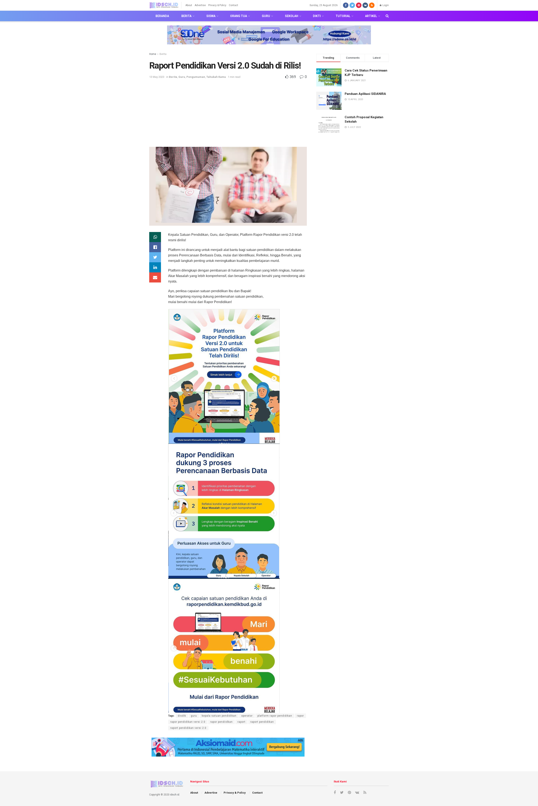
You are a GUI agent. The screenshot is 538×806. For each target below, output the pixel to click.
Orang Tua (238, 16)
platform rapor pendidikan (274, 715)
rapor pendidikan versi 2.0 (187, 721)
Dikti (317, 16)
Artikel (371, 16)
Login (385, 5)
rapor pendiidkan (221, 721)
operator (247, 715)
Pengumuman (195, 76)
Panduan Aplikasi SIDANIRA (365, 94)
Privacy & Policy (217, 5)
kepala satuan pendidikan (219, 715)
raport (241, 721)
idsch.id (174, 794)
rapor (300, 715)
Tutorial (343, 16)
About (188, 5)
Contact (233, 5)
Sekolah (291, 16)
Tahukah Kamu (216, 76)
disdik (182, 715)
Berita (186, 16)
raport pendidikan (262, 721)
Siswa (210, 16)
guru (194, 715)
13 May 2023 (156, 76)
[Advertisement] (228, 111)
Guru (266, 16)
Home (152, 54)
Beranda (162, 16)
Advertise (200, 5)
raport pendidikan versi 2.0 (188, 727)
